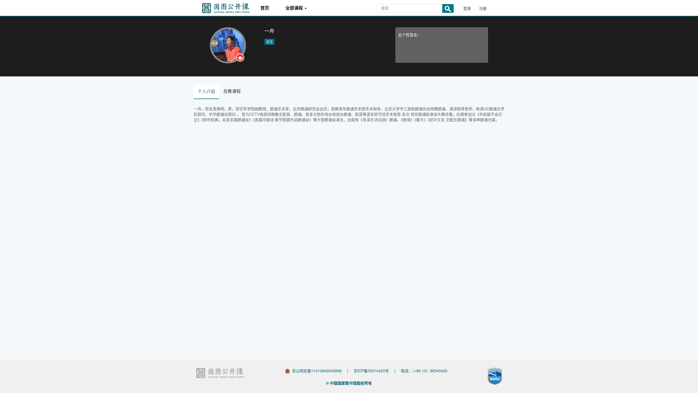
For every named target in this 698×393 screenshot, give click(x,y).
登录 (467, 8)
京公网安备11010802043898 (317, 370)
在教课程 (232, 91)
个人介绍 (206, 91)
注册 (483, 8)
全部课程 (294, 8)
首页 (264, 8)
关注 (269, 41)
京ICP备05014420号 (371, 370)
